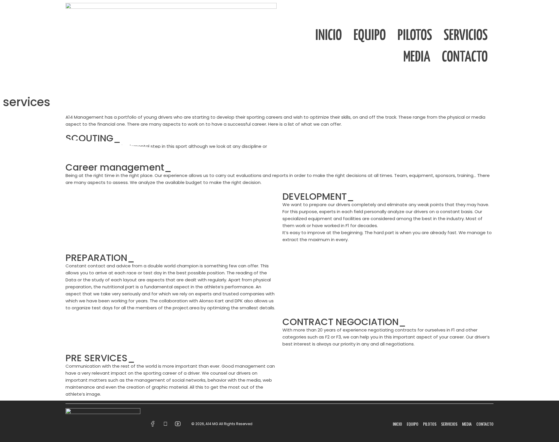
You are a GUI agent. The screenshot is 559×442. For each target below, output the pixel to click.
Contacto (465, 57)
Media (416, 57)
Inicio (328, 36)
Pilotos (414, 36)
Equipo (369, 36)
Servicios (466, 36)
